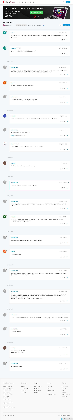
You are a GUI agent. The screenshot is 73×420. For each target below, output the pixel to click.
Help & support (38, 386)
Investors (64, 392)
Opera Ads (23, 392)
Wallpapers (23, 390)
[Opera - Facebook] (3, 415)
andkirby (13, 163)
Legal (49, 383)
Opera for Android (8, 401)
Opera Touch (7, 405)
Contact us (64, 396)
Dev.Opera (36, 392)
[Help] (33, 2)
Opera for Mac (7, 390)
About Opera (65, 386)
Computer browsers (7, 386)
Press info (64, 388)
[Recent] (20, 2)
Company (65, 383)
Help (35, 383)
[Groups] (28, 2)
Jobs (63, 390)
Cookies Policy (51, 390)
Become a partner (66, 394)
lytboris (13, 32)
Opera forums (37, 390)
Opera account (24, 388)
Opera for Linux (7, 392)
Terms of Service (52, 394)
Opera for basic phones (9, 407)
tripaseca (13, 116)
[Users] (25, 2)
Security (50, 386)
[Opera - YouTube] (8, 415)
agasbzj (13, 82)
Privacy (49, 388)
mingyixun (13, 48)
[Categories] (17, 2)
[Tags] (22, 2)
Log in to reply (66, 25)
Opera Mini (6, 403)
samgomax (13, 216)
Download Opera (37, 12)
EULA (49, 392)
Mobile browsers (6, 399)
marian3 (13, 251)
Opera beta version (8, 394)
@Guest (19, 48)
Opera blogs (37, 388)
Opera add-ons (8, 25)
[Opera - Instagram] (13, 415)
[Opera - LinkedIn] (11, 415)
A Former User (14, 67)
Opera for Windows (8, 388)
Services (23, 383)
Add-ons (23, 386)
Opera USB (6, 396)
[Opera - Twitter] (5, 415)
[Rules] (30, 2)
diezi (12, 144)
